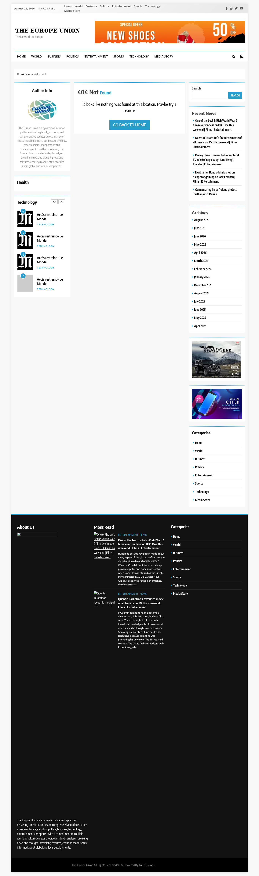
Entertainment (121, 6)
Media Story (72, 10)
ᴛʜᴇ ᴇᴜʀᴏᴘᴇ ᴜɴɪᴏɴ (47, 29)
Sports (138, 6)
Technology (152, 6)
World (79, 6)
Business (91, 6)
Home (68, 6)
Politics (104, 6)
